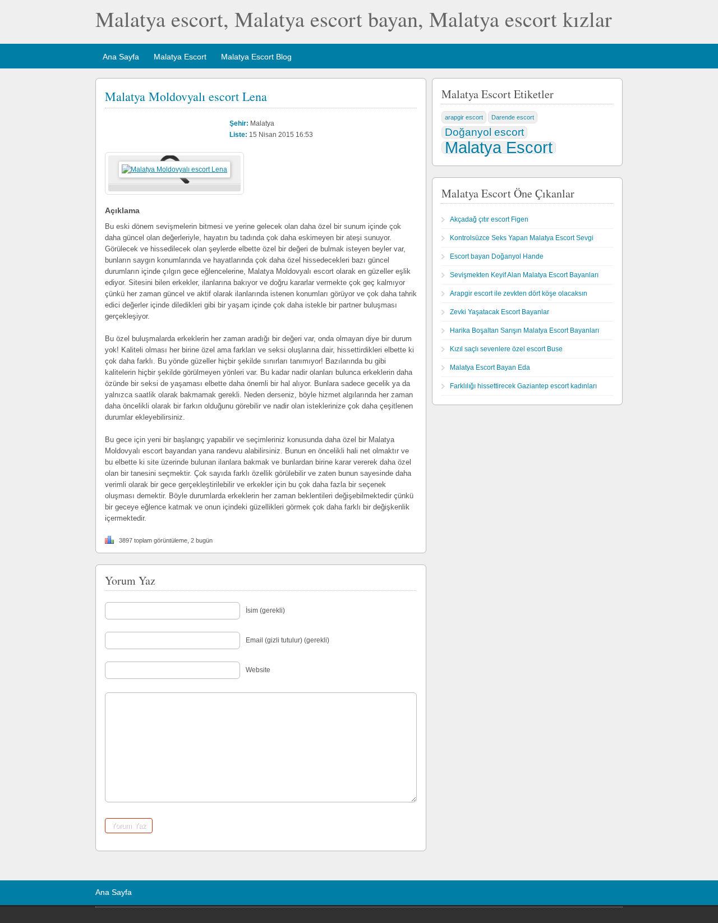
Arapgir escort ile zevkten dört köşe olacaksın (518, 293)
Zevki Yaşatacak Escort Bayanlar (499, 312)
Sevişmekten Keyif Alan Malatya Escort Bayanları (524, 275)
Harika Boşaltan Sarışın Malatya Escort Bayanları (524, 330)
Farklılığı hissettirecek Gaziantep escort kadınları (523, 386)
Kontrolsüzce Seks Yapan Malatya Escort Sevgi (521, 238)
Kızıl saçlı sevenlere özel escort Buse (506, 349)
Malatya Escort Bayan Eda (490, 367)
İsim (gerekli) (265, 610)
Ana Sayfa (121, 56)
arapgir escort (464, 117)
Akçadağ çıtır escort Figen (489, 219)
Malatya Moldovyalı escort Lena (186, 96)
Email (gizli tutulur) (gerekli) (287, 640)
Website (258, 670)
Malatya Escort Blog (256, 56)
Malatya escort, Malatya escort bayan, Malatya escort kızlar (353, 18)
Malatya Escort (180, 56)
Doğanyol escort (484, 132)
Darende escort (512, 117)
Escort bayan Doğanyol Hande (497, 256)
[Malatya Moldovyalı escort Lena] (174, 169)
